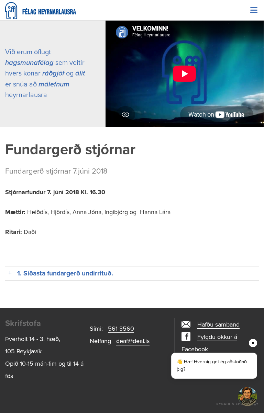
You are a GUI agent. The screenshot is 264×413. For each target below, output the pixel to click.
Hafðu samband (218, 324)
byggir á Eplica (237, 402)
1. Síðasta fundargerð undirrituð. (65, 273)
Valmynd (254, 10)
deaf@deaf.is (133, 341)
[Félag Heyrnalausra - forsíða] (132, 10)
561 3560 (121, 328)
